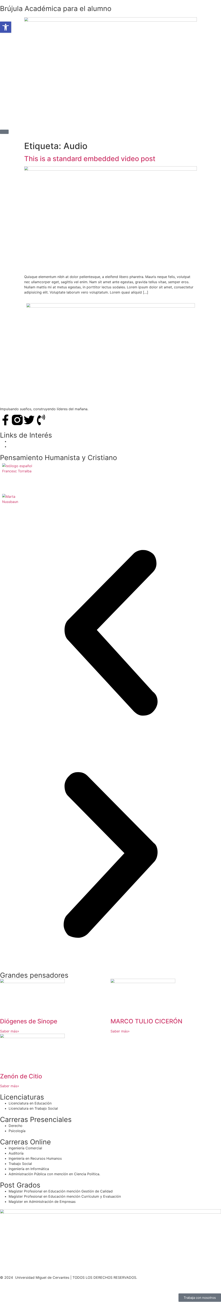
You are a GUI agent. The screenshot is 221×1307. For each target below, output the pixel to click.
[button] (110, 633)
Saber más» (9, 1031)
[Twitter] (29, 420)
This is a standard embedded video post (89, 158)
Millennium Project (24, 441)
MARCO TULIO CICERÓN (146, 1021)
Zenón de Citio (21, 1076)
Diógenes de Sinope (28, 1021)
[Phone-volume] (41, 420)
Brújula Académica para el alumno (55, 8)
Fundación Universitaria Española (36, 446)
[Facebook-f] (5, 420)
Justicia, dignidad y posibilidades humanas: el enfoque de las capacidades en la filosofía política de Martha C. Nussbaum (85, 510)
